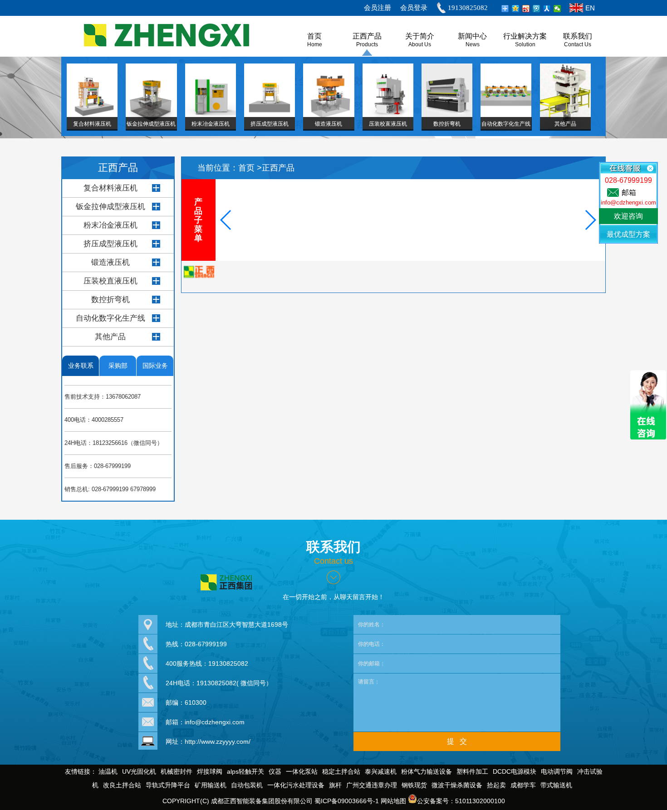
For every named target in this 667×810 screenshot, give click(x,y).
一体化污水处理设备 (295, 785)
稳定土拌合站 (341, 771)
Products (367, 44)
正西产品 (367, 36)
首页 (247, 167)
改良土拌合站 (122, 785)
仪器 (275, 771)
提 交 (457, 741)
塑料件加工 (472, 771)
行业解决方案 (525, 36)
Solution (525, 44)
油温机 (108, 771)
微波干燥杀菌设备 (457, 785)
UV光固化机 (139, 771)
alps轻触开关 (245, 771)
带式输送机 (556, 785)
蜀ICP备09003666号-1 (346, 801)
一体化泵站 (302, 771)
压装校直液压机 (110, 281)
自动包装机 (247, 785)
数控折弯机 (110, 299)
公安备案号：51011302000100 (461, 801)
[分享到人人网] (547, 8)
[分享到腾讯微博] (536, 8)
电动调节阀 (557, 771)
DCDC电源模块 (514, 771)
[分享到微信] (557, 8)
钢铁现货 (414, 785)
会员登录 (413, 7)
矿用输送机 (210, 785)
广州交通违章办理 (371, 785)
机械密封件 (176, 771)
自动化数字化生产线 (110, 318)
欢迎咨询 (628, 216)
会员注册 (377, 7)
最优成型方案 (628, 234)
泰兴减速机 (381, 771)
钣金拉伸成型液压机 (110, 206)
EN (590, 8)
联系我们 (577, 36)
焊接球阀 (209, 771)
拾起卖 (496, 785)
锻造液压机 (110, 262)
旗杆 (335, 785)
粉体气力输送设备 (426, 771)
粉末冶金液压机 (110, 225)
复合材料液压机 (110, 188)
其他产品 (110, 336)
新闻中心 (472, 36)
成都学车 (523, 785)
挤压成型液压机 (110, 243)
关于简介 (419, 36)
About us (419, 44)
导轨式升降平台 (168, 785)
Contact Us (577, 44)
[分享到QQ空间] (516, 8)
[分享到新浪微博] (526, 8)
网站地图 (393, 801)
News (473, 44)
